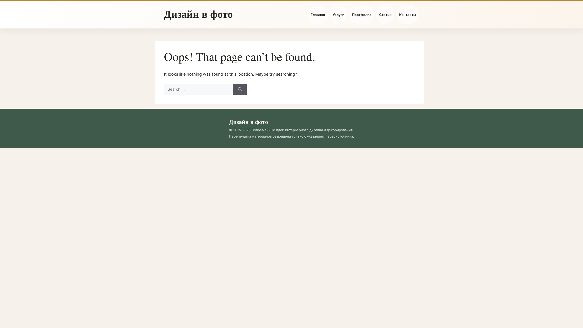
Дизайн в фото (198, 13)
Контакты (407, 15)
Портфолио (361, 15)
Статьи (385, 15)
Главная (318, 15)
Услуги (338, 15)
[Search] (240, 89)
